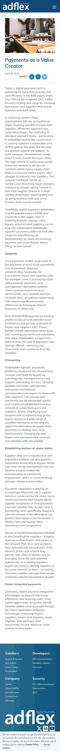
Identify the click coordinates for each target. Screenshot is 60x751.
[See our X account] (39, 728)
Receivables (11, 671)
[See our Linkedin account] (45, 728)
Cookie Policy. (32, 744)
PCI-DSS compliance (43, 684)
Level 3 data (11, 667)
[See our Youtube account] (52, 728)
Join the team (12, 692)
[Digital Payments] (16, 6)
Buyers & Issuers (14, 658)
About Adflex (12, 688)
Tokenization (39, 688)
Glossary (9, 700)
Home (8, 684)
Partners (37, 667)
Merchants (10, 662)
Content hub (11, 696)
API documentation (42, 658)
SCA (34, 692)
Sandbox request (41, 662)
